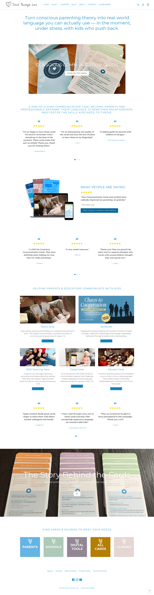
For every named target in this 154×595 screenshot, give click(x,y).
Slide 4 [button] (80, 513)
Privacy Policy (85, 571)
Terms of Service (100, 571)
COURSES (65, 5)
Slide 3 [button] (79, 159)
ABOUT (82, 5)
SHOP (55, 4)
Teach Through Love (71, 588)
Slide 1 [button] (75, 159)
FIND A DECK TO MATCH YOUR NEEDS (99, 210)
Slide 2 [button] (77, 159)
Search (50, 571)
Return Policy (70, 571)
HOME (46, 5)
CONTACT (92, 5)
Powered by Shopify (88, 588)
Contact (59, 571)
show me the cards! (77, 73)
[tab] (75, 159)
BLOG (74, 5)
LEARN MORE (105, 5)
